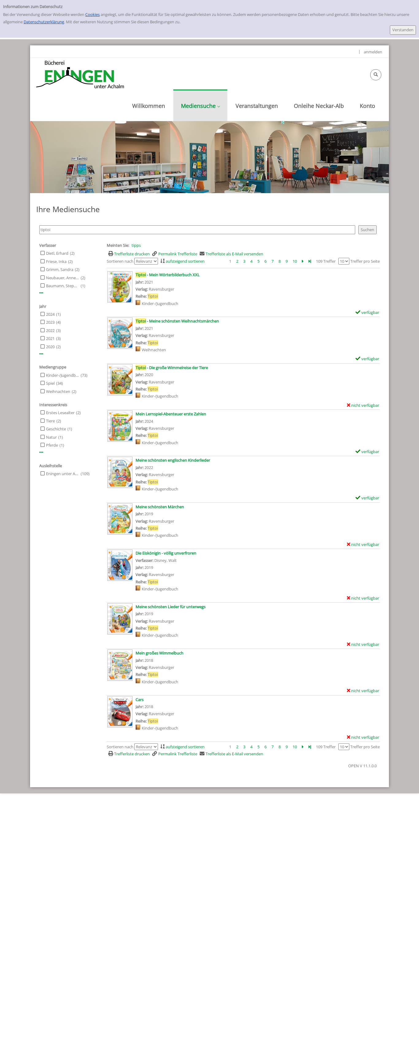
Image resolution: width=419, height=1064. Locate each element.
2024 (50, 314)
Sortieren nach (120, 261)
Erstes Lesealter (60, 412)
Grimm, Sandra (59, 269)
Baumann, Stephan (62, 285)
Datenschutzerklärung (44, 22)
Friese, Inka (56, 261)
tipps (136, 245)
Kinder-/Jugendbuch (62, 375)
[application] (200, 105)
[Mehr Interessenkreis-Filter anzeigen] (41, 452)
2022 (50, 330)
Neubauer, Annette (62, 277)
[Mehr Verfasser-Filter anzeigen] (41, 293)
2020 (50, 346)
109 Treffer (326, 261)
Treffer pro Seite (365, 261)
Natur (51, 437)
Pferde (52, 445)
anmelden (373, 52)
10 (295, 261)
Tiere (50, 421)
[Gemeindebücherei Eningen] (80, 74)
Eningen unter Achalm (62, 473)
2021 (50, 338)
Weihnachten (58, 391)
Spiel (50, 383)
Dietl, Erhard (57, 253)
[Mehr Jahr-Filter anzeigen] (41, 354)
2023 (50, 322)
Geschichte (56, 429)
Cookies (92, 14)
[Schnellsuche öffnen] (375, 74)
